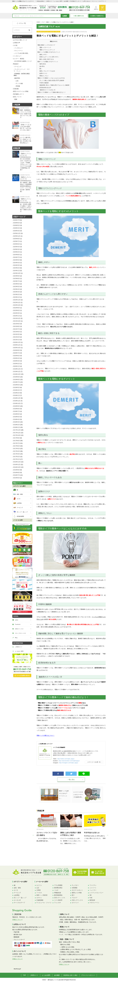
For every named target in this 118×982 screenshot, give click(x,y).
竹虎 (90, 897)
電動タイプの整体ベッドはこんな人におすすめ (51, 78)
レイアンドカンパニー (96, 892)
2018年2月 (16, 424)
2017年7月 (16, 443)
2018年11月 (16, 400)
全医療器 (74, 887)
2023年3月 (16, 292)
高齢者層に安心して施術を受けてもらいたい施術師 (54, 85)
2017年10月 (17, 435)
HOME (38, 22)
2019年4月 (16, 390)
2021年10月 (17, 321)
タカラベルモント (77, 890)
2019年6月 (16, 385)
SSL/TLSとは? (17, 968)
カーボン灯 (17, 900)
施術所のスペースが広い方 (47, 90)
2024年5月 (16, 260)
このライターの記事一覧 (94, 762)
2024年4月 (16, 262)
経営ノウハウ (17, 96)
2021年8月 (16, 326)
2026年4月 (16, 228)
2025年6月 (16, 244)
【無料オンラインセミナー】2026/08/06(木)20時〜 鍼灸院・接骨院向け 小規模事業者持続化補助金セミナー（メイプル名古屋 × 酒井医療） (26, 184)
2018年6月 (16, 414)
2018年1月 (16, 427)
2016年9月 (16, 470)
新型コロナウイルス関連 (20, 91)
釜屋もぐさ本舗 (76, 892)
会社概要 (66, 1)
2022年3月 (16, 313)
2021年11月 (16, 318)
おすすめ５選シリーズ (20, 40)
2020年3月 (16, 361)
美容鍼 (18, 86)
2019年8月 (16, 379)
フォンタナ (57, 902)
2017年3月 (16, 454)
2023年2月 (16, 294)
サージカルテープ (19, 902)
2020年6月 (16, 355)
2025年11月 (16, 236)
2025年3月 (16, 249)
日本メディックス (59, 897)
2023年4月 (16, 289)
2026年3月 (16, 230)
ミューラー (92, 890)
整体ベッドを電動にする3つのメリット (48, 52)
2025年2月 (16, 252)
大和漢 (38, 890)
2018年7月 (16, 411)
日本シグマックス (77, 900)
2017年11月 (16, 432)
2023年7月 (16, 281)
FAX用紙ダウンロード (75, 1)
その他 (15, 45)
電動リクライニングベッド (47, 49)
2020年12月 (17, 342)
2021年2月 (16, 337)
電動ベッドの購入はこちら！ (46, 735)
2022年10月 (17, 305)
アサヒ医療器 (58, 885)
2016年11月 (16, 464)
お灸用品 (16, 895)
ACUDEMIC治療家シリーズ (23, 61)
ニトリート (92, 887)
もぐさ (16, 890)
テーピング (17, 66)
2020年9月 (16, 350)
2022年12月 (17, 300)
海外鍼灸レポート (18, 94)
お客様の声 (16, 42)
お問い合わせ (86, 1)
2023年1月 (16, 297)
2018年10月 (17, 403)
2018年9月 (16, 406)
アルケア (74, 897)
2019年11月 (16, 371)
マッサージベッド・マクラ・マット (48, 31)
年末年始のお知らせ (92, 833)
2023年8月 (16, 278)
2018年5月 (16, 416)
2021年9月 (16, 323)
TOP (24, 975)
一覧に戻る (71, 779)
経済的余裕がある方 (45, 87)
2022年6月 (16, 310)
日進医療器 (39, 900)
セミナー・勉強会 (18, 58)
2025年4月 (16, 246)
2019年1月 (16, 395)
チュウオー (75, 885)
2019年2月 (16, 393)
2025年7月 (16, 241)
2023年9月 (16, 276)
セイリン (39, 885)
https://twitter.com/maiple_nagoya (65, 758)
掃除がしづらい (44, 75)
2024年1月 (16, 270)
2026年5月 (16, 225)
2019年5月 (16, 387)
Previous (33, 834)
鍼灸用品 (17, 78)
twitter (16, 620)
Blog (16, 637)
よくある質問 (46, 975)
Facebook (17, 624)
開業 (15, 99)
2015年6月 (16, 478)
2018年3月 (16, 422)
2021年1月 (16, 339)
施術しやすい (43, 54)
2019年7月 (16, 382)
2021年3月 (16, 334)
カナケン (39, 897)
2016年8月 (16, 472)
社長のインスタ (19, 629)
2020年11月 (16, 345)
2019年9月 (16, 377)
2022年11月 (16, 302)
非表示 (55, 41)
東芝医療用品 (58, 895)
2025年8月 (16, 238)
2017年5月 (16, 448)
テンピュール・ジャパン (44, 902)
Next (107, 834)
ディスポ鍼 (19, 83)
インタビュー (18, 48)
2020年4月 (16, 358)
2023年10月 (17, 273)
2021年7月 (16, 329)
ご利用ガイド (49, 1)
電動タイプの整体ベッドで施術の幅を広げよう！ (51, 92)
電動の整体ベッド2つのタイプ (46, 45)
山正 (37, 887)
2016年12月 (17, 462)
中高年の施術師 (44, 83)
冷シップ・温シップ (20, 897)
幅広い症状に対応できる (46, 59)
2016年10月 (17, 467)
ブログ (43, 22)
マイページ (94, 1)
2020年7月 (16, 353)
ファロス (39, 892)
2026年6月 (16, 223)
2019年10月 (17, 374)
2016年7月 (16, 475)
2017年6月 (16, 446)
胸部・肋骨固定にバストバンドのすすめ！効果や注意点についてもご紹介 (25, 113)
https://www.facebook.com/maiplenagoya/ (69, 760)
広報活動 (16, 88)
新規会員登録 (40, 1)
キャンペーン (18, 50)
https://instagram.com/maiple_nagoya (68, 762)
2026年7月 (16, 220)
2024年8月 (16, 254)
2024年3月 (16, 265)
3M (90, 895)
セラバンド (75, 902)
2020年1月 (16, 366)
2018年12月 (17, 398)
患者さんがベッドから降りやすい (49, 57)
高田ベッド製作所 (41, 895)
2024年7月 (16, 257)
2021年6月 (16, 331)
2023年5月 (16, 286)
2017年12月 (17, 430)
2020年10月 (17, 347)
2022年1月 (16, 316)
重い (40, 68)
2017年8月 (16, 440)
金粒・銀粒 (17, 887)
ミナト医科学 (58, 900)
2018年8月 (16, 408)
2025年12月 (17, 233)
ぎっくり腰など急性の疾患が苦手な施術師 (51, 80)
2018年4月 (16, 419)
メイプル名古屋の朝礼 (21, 53)
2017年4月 (16, 451)
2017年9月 (16, 438)
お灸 (17, 81)
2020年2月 (16, 363)
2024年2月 (16, 268)
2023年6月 (16, 284)
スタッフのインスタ (20, 633)
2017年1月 (16, 459)
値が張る (42, 66)
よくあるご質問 (58, 1)
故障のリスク (43, 73)
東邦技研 (92, 900)
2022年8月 (16, 307)
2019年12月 (17, 369)
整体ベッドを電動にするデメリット (47, 61)
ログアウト (102, 1)
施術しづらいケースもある (47, 71)
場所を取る (42, 64)
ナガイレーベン (94, 902)
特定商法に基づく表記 (70, 975)
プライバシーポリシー (88, 975)
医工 (73, 895)
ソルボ (56, 890)
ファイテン (92, 885)
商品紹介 (16, 64)
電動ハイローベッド (45, 47)
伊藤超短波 (57, 892)
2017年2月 (16, 456)
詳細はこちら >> (17, 919)
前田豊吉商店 (58, 887)
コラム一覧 (22, 23)
